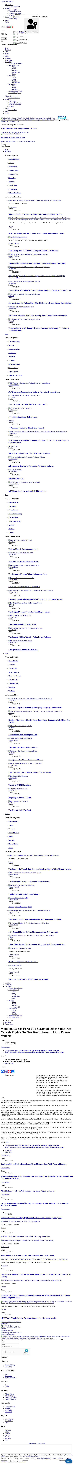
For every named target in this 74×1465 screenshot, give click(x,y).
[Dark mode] (5, 27)
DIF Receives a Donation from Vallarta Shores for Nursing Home (34, 392)
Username (16, 14)
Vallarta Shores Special (15, 63)
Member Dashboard (14, 104)
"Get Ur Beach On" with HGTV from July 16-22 (27, 404)
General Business (14, 341)
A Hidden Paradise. (16, 479)
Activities (7, 58)
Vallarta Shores (9, 1394)
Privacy (7, 1422)
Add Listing (12, 10)
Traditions (11, 691)
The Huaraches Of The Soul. (19, 810)
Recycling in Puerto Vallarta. (19, 798)
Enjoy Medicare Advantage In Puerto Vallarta (19, 128)
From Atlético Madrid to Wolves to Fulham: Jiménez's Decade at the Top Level (39, 290)
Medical (7, 56)
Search (7, 1386)
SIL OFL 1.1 (22, 1461)
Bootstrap (25, 1460)
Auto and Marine (14, 364)
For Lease (11, 75)
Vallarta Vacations (10, 1399)
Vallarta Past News (14, 6)
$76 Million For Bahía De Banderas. (22, 417)
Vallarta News (9, 5)
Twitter (7, 1432)
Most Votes (8, 1150)
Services (11, 345)
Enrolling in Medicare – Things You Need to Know (28, 979)
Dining (7, 53)
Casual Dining (13, 510)
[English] (8, 27)
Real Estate (8, 62)
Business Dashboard (14, 103)
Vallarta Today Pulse (15, 375)
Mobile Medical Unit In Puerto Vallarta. (24, 894)
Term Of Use (9, 1421)
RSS (6, 1440)
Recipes (10, 532)
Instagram (8, 1438)
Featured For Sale (13, 65)
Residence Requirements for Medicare (23, 962)
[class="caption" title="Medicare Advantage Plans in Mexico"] (10, 121)
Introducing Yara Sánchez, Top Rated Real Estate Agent (18, 141)
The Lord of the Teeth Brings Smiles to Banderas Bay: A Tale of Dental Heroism (39, 869)
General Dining (13, 502)
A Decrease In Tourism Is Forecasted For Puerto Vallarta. (31, 466)
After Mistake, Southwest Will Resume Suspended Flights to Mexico (27, 1191)
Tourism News (13, 368)
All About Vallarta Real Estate (13, 138)
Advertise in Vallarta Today (37, 1443)
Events (7, 17)
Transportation (13, 170)
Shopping (11, 356)
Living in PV (12, 668)
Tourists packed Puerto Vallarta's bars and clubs (27, 574)
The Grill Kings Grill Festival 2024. (22, 624)
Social (6, 55)
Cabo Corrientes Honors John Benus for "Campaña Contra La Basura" (37, 263)
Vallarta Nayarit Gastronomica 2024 (22, 549)
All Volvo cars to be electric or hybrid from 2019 (27, 491)
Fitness (10, 825)
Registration (8, 1376)
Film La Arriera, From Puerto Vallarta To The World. (29, 772)
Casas (14, 69)
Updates (7, 1408)
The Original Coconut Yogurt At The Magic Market (28, 612)
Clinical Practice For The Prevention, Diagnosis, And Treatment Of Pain (37, 944)
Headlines (8, 50)
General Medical (13, 833)
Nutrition (11, 829)
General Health (13, 821)
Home (6, 48)
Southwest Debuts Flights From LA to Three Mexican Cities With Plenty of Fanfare (33, 1164)
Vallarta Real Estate (10, 1397)
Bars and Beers (13, 517)
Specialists (11, 840)
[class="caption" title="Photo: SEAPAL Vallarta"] (31, 1280)
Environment (12, 189)
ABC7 (8, 1142)
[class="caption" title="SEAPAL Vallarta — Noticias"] (34, 200)
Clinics (10, 848)
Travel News (12, 185)
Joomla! (3, 1456)
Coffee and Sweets (14, 521)
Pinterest (7, 1435)
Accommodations (14, 349)
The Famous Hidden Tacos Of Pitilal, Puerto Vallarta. (29, 637)
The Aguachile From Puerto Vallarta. (23, 650)
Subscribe (4, 1357)
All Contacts (8, 1412)
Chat (68, 1461)
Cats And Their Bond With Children (22, 747)
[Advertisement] (71, 1453)
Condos (14, 70)
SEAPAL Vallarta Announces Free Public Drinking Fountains (25, 1237)
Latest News (8, 1152)
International (12, 166)
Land (14, 74)
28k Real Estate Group (15, 91)
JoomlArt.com (69, 1455)
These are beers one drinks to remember (24, 587)
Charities (11, 360)
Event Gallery (12, 18)
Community (8, 60)
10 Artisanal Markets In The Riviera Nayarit (26, 428)
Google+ (7, 1433)
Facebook (8, 1430)
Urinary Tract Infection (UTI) (20, 907)
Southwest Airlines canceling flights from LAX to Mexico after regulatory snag (31, 1218)
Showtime (11, 687)
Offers (6, 20)
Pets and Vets (12, 679)
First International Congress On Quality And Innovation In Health (34, 919)
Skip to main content (7, 1)
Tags (6, 1385)
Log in (15, 9)
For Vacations (12, 84)
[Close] (14, 13)
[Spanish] (11, 27)
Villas (14, 67)
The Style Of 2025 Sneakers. (19, 785)
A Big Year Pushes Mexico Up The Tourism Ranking (29, 453)
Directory (7, 8)
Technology (12, 178)
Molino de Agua (10, 1396)
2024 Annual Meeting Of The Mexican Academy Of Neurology (33, 932)
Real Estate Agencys (14, 93)
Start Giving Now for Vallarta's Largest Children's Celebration (33, 251)
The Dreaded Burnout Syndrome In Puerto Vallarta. (29, 882)
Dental (10, 836)
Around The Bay (14, 159)
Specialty (11, 525)
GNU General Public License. (31, 1456)
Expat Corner (13, 371)
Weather (11, 181)
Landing (11, 15)
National (11, 163)
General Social (13, 661)
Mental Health (13, 844)
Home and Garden (14, 676)
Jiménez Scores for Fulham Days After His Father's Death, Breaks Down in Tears (40, 303)
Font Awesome (4, 1461)
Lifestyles (11, 664)
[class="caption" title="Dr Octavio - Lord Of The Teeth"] (33, 855)
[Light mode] (2, 27)
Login (6, 1374)
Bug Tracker (8, 1410)
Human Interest (13, 672)
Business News (13, 174)
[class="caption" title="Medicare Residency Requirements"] (19, 948)
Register (21, 32)
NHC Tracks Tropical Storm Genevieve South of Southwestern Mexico (36, 233)
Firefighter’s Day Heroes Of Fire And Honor (25, 760)
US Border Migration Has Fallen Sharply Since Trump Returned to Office (37, 316)
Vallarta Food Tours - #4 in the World (23, 562)
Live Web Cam (9, 1419)
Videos (7, 22)
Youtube (7, 1437)
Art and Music (13, 683)
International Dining (15, 514)
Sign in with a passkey (31, 32)
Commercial (16, 72)
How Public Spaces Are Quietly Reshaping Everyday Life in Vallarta (35, 707)
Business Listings (10, 1365)
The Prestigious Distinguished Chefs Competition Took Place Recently (35, 599)
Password (35, 16)
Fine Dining (12, 506)
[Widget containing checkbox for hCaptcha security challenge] (15, 1351)
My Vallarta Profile (10, 1377)
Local (6, 51)
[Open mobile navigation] (3, 30)
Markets (11, 529)
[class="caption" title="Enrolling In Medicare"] (14, 965)
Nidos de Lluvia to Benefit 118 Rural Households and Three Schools (35, 214)
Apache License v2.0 (64, 1460)
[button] (20, 34)
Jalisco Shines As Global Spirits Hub (22, 735)
